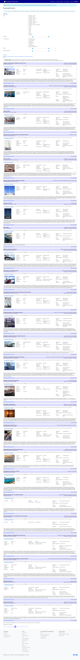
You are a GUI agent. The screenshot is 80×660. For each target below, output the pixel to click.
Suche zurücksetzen (11, 56)
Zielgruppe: (38, 94)
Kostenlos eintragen (59, 1)
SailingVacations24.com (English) (64, 634)
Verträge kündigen (43, 636)
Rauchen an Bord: (39, 72)
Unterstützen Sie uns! (25, 651)
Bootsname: (18, 73)
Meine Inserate (24, 648)
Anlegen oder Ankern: (58, 70)
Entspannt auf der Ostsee (8, 203)
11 (25, 626)
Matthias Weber (6, 227)
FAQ (22, 636)
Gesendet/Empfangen (25, 638)
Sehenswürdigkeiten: (59, 72)
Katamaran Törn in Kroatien (8, 602)
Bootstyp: (17, 69)
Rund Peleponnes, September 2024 (9, 404)
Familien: (57, 74)
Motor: (57, 73)
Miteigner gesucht (62, 632)
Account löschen (24, 632)
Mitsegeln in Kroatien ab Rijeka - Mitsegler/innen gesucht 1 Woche (15, 63)
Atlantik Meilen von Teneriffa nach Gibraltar (11, 270)
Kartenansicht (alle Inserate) (19, 56)
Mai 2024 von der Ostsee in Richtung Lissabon (11, 380)
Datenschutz (6, 632)
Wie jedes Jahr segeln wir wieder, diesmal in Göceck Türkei (13, 449)
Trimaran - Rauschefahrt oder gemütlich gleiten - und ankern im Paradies (16, 558)
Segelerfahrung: (38, 70)
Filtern (5, 54)
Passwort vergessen (25, 650)
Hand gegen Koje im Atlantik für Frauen (10, 425)
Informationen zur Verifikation (8, 66)
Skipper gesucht (61, 635)
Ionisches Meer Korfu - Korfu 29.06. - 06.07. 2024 (11, 471)
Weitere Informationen (52, 5)
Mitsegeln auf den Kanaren (8, 581)
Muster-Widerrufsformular (44, 634)
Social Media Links (6, 636)
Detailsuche (5, 56)
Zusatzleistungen (67, 1)
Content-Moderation (25, 635)
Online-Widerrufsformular (44, 635)
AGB (41, 632)
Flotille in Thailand (7, 111)
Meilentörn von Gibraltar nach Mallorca (10, 249)
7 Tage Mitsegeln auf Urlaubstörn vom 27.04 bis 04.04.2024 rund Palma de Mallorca (17, 292)
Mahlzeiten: (58, 76)
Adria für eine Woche (7, 158)
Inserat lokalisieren (25, 639)
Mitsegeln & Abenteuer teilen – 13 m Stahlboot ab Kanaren (13, 494)
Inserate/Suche (52, 1)
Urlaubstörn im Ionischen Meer (9, 85)
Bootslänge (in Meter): (6, 50)
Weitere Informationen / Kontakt (9, 83)
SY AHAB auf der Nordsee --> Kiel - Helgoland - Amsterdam (13, 312)
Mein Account (24, 646)
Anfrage (23, 634)
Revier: (4, 15)
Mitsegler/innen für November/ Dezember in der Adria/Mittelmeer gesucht (16, 134)
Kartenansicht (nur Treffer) (28, 56)
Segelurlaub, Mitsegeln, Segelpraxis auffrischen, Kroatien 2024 (14, 180)
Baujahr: (4, 48)
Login (72, 1)
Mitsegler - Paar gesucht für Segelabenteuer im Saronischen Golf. (14, 535)
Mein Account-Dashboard (26, 647)
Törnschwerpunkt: (6, 38)
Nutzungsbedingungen (7, 635)
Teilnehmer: (5, 36)
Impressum (5, 634)
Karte (23, 642)
